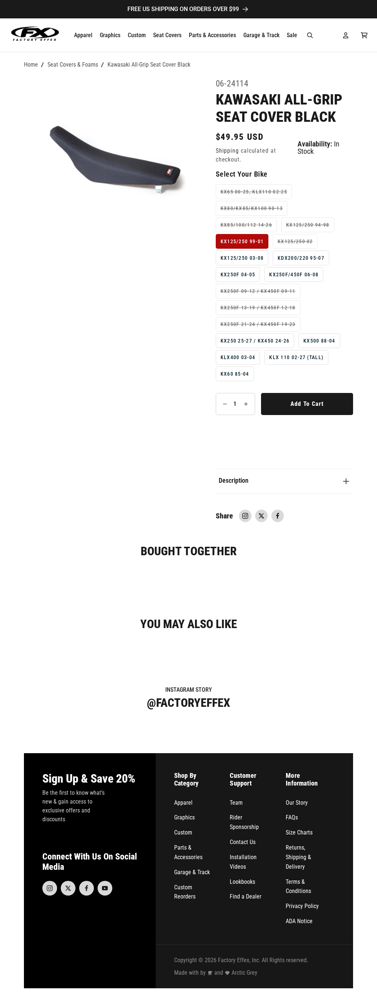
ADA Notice (299, 921)
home (31, 65)
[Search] (310, 35)
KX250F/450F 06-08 (293, 274)
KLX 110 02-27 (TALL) (296, 357)
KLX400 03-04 (238, 357)
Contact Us (243, 842)
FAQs (292, 817)
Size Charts (299, 832)
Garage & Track (192, 872)
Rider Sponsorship (244, 822)
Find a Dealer (245, 896)
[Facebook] (86, 888)
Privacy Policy (302, 906)
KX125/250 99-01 (242, 241)
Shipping (227, 151)
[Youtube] (105, 888)
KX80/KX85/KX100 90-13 (254, 210)
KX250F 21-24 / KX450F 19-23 (260, 326)
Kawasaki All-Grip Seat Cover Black (149, 65)
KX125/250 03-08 (242, 258)
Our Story (297, 802)
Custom (183, 832)
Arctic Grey (244, 972)
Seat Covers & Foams (72, 65)
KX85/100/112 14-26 (249, 226)
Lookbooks (242, 881)
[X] (68, 888)
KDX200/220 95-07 (301, 258)
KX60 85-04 (235, 374)
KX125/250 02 (298, 243)
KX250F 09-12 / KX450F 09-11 (260, 293)
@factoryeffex (188, 703)
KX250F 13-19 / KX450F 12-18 (260, 309)
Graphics (184, 817)
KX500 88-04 (319, 341)
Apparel (183, 802)
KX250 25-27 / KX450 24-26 (255, 341)
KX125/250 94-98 (310, 226)
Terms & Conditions (298, 886)
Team (236, 802)
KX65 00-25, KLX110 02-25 (256, 193)
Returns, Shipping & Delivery (298, 857)
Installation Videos (243, 862)
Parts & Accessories (188, 852)
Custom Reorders (184, 892)
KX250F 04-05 (238, 274)
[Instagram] (49, 888)
